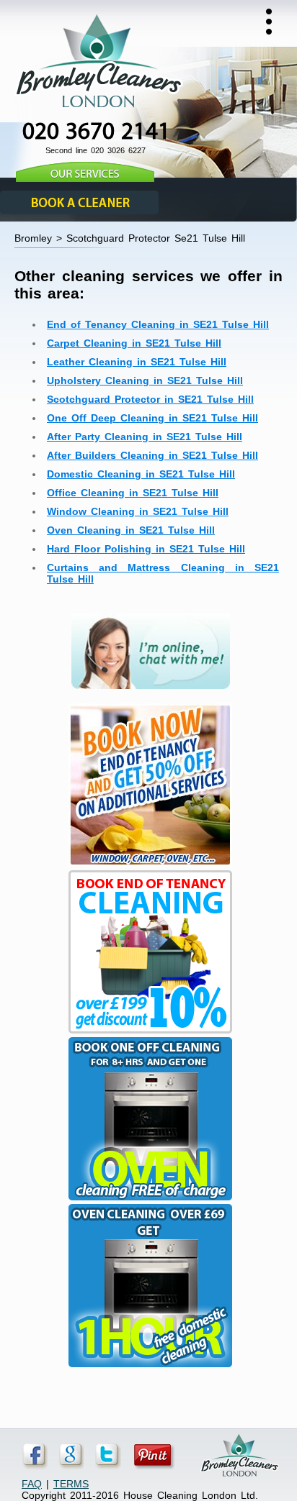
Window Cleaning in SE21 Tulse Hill (138, 511)
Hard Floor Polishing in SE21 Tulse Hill (146, 549)
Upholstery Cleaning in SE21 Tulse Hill (145, 380)
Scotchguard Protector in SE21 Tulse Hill (150, 399)
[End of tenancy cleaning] (148, 866)
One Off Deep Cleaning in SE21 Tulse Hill (152, 418)
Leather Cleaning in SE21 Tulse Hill (136, 362)
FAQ (32, 1483)
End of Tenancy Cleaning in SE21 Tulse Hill (158, 324)
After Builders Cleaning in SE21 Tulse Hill (152, 455)
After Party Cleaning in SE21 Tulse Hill (144, 436)
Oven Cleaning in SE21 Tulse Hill (131, 530)
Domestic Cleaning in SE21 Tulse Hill (141, 474)
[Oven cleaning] (148, 1367)
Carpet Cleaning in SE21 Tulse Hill (134, 343)
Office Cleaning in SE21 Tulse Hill (132, 492)
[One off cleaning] (148, 1200)
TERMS (71, 1483)
